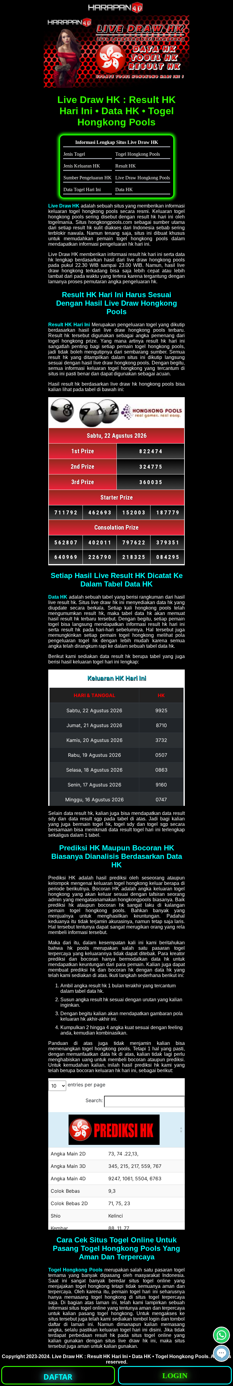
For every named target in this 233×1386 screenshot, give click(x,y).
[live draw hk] (116, 12)
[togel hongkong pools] (116, 51)
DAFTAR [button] (58, 1376)
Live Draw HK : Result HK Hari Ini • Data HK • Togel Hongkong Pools (130, 1356)
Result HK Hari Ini (69, 324)
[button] (221, 1353)
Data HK (57, 597)
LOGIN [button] (174, 1375)
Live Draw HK (63, 205)
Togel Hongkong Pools (75, 1269)
